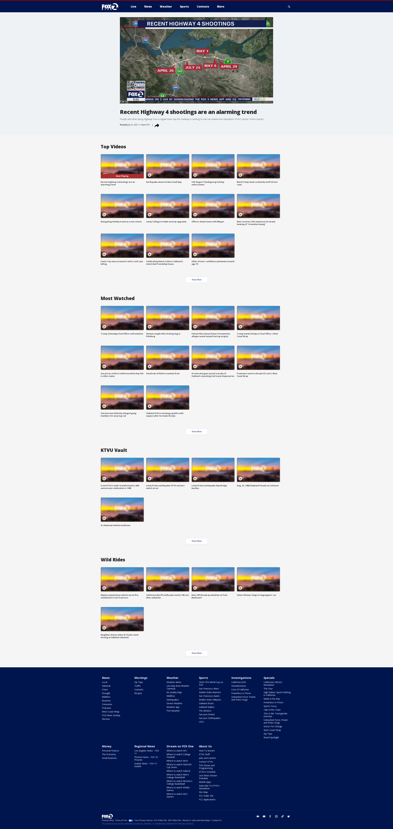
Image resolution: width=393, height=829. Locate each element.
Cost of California (240, 689)
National (106, 685)
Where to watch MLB (177, 760)
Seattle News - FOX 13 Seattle (145, 765)
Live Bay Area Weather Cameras (178, 687)
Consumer (107, 704)
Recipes (138, 693)
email (257, 816)
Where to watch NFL (177, 750)
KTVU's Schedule (207, 771)
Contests (138, 689)
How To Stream (207, 750)
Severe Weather (174, 703)
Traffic (137, 685)
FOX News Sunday (111, 715)
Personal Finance (110, 750)
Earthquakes (173, 699)
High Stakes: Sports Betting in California (277, 693)
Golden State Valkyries (210, 699)
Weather (173, 678)
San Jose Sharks (207, 714)
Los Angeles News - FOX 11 (146, 752)
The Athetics (205, 710)
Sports (203, 678)
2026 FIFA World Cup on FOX (211, 683)
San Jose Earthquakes (209, 718)
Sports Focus (270, 706)
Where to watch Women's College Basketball (179, 782)
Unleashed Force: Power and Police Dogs (243, 698)
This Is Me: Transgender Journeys (276, 715)
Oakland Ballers (206, 707)
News (106, 678)
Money (106, 746)
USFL (201, 721)
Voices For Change (273, 726)
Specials (269, 678)
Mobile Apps (205, 781)
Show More (197, 280)
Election (106, 719)
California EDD (238, 682)
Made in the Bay (272, 698)
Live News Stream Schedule (208, 777)
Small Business (109, 758)
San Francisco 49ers (209, 688)
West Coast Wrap (110, 711)
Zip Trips (138, 682)
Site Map (203, 792)
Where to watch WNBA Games (178, 789)
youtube (264, 816)
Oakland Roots (206, 703)
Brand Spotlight (271, 737)
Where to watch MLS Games (177, 795)
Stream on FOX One (180, 746)
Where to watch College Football (178, 756)
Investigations (241, 678)
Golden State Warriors (210, 692)
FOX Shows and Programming (207, 767)
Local (104, 682)
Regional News (144, 746)
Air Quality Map (174, 692)
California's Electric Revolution (273, 683)
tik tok (282, 816)
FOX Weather (173, 710)
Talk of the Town (272, 709)
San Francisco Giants (209, 695)
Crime (105, 689)
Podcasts (106, 707)
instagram (276, 816)
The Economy (109, 754)
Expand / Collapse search (289, 6)
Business (106, 700)
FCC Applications (207, 799)
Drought (106, 693)
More (220, 6)
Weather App (173, 707)
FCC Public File (206, 795)
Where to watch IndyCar (179, 770)
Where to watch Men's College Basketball (178, 776)
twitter (288, 816)
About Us (205, 746)
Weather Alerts (174, 682)
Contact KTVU (206, 761)
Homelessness (238, 685)
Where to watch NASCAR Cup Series (179, 766)
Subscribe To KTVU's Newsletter (209, 787)
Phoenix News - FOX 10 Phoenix (146, 758)
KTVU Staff (204, 754)
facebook (270, 816)
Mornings (140, 678)
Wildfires (106, 696)
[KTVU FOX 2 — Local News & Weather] (112, 6)
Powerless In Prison (241, 693)
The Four (268, 688)
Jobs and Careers (207, 758)
